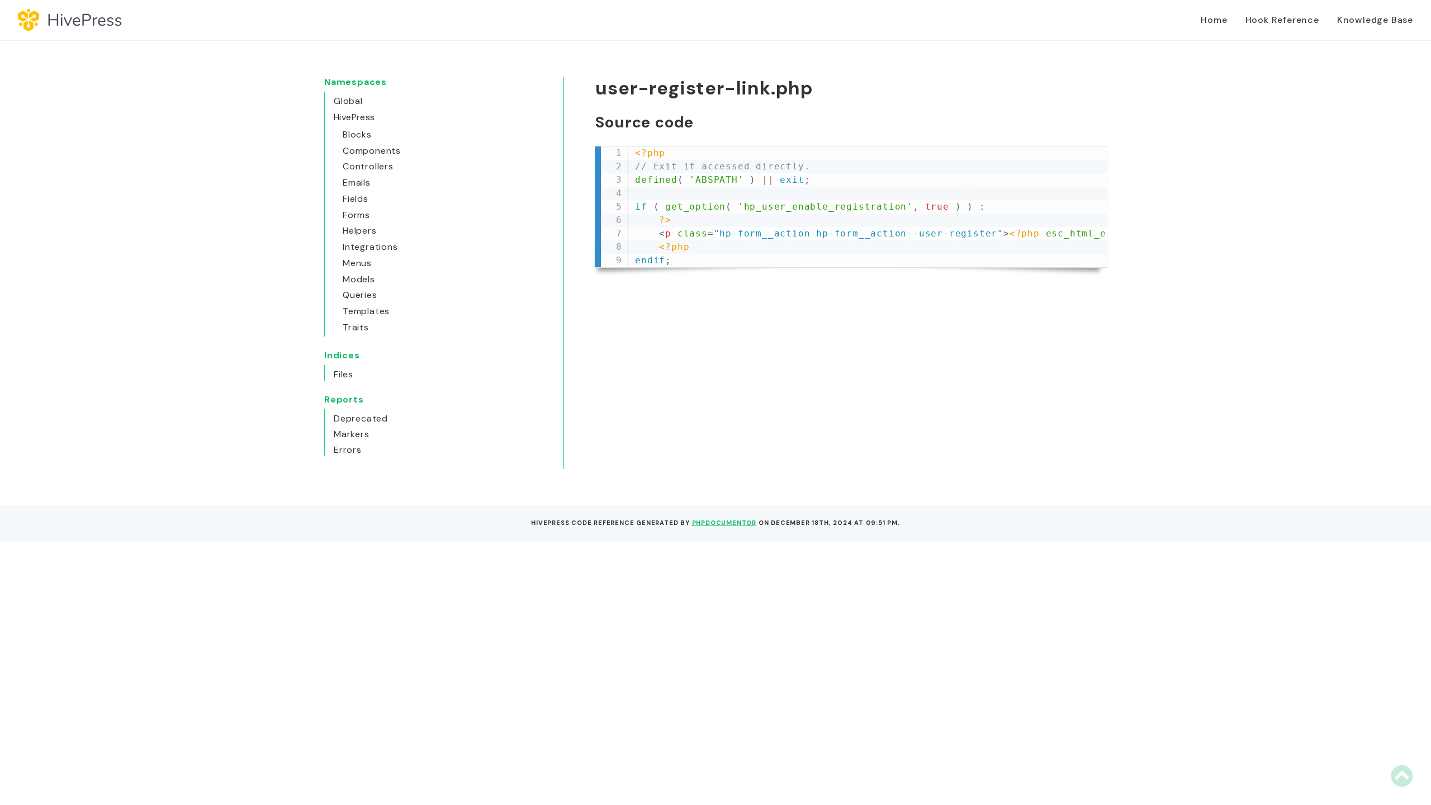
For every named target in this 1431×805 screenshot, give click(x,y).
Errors (348, 450)
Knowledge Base (1375, 20)
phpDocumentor (724, 523)
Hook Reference (1282, 20)
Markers (351, 434)
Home (1214, 20)
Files (343, 374)
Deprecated (361, 418)
